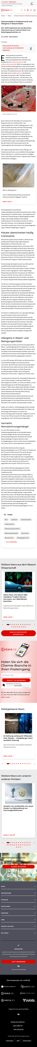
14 (13, 626)
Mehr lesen (5, 697)
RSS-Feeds (4, 933)
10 (26, 624)
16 (17, 626)
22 (24, 844)
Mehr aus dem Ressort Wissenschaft (18, 633)
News (3, 886)
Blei (11, 73)
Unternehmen (6, 893)
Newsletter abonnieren (16, 680)
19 (23, 626)
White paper (5, 906)
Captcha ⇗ (26, 687)
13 (11, 626)
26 (16, 847)
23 (26, 844)
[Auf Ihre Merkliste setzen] (31, 10)
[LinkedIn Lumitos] (18, 1014)
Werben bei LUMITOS (18, 1022)
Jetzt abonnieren (18, 962)
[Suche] (21, 10)
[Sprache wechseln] (27, 10)
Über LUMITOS (17, 1025)
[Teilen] (24, 10)
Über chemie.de (19, 1029)
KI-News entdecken (18, 867)
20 (25, 626)
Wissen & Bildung (7, 926)
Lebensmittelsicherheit (9, 64)
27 (18, 847)
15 (15, 626)
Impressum (9, 1040)
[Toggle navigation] (34, 10)
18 (21, 626)
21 (22, 844)
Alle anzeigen (11, 542)
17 (19, 626)
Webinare (4, 913)
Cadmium (19, 73)
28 (20, 847)
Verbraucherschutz (17, 62)
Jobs (2, 919)
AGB (18, 1040)
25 (29, 844)
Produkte (4, 899)
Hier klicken (18, 685)
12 (29, 624)
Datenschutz (27, 1040)
